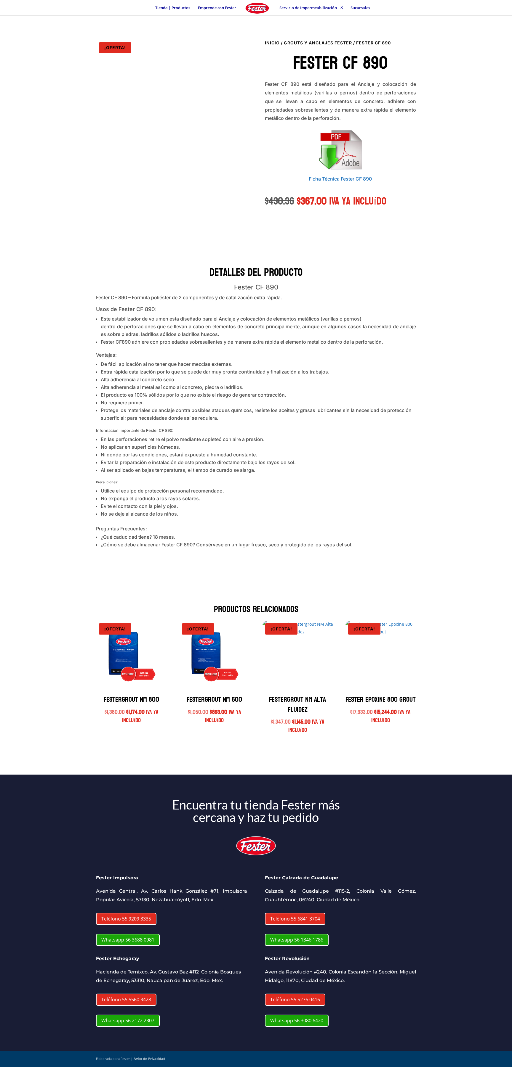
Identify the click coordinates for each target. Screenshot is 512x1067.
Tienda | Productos (172, 8)
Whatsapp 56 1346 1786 (296, 939)
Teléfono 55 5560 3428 (126, 999)
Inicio (272, 42)
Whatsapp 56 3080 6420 (296, 1020)
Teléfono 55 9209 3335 (126, 918)
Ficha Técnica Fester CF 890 (340, 179)
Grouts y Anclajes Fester (318, 42)
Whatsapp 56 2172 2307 (127, 1020)
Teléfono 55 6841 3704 (295, 918)
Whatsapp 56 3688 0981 (127, 939)
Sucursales (360, 8)
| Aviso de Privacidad (148, 1058)
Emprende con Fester (217, 8)
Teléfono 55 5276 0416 (295, 999)
